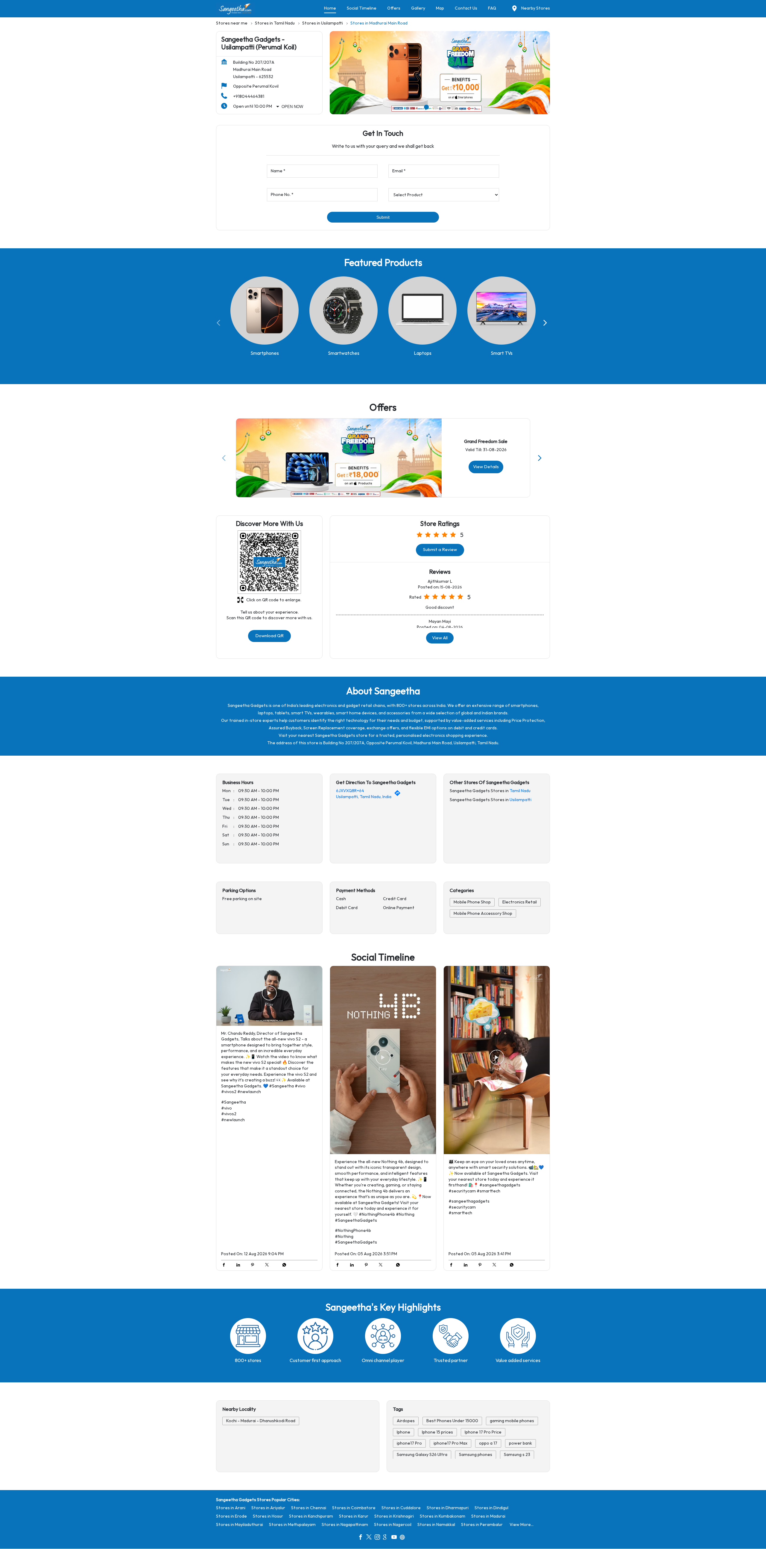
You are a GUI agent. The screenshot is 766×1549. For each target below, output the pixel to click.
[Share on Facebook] (225, 1265)
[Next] (546, 322)
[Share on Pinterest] (254, 1265)
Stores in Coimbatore (354, 1508)
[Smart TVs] (501, 311)
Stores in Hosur (268, 1516)
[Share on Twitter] (268, 1265)
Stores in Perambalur (482, 1524)
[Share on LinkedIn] (239, 1265)
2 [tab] (435, 107)
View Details (486, 466)
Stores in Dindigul (491, 1508)
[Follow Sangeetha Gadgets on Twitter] (370, 1538)
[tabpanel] (440, 72)
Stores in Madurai (488, 1516)
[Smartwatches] (343, 311)
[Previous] (219, 322)
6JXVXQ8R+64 (350, 791)
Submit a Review (440, 549)
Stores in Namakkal (436, 1524)
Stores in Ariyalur (268, 1508)
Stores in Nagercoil (392, 1524)
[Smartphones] (264, 311)
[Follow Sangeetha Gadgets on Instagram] (379, 1538)
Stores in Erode (231, 1516)
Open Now (292, 106)
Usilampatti (520, 800)
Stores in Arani (230, 1508)
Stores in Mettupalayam (292, 1524)
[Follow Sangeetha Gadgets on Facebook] (362, 1538)
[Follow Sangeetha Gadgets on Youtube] (395, 1538)
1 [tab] (426, 107)
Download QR (269, 636)
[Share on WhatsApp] (283, 1265)
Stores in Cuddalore (401, 1508)
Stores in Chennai (308, 1508)
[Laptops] (422, 311)
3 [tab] (444, 107)
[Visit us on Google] (387, 1538)
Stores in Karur (353, 1516)
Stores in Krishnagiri (394, 1516)
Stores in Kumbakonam (442, 1516)
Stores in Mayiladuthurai (239, 1524)
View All (440, 637)
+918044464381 (248, 96)
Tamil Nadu (520, 791)
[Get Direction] (398, 794)
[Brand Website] (404, 1538)
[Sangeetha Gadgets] (235, 9)
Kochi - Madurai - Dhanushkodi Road (260, 1421)
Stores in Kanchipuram (311, 1516)
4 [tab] (453, 107)
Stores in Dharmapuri (448, 1508)
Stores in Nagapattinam (345, 1524)
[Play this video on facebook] (269, 995)
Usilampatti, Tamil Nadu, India (363, 797)
